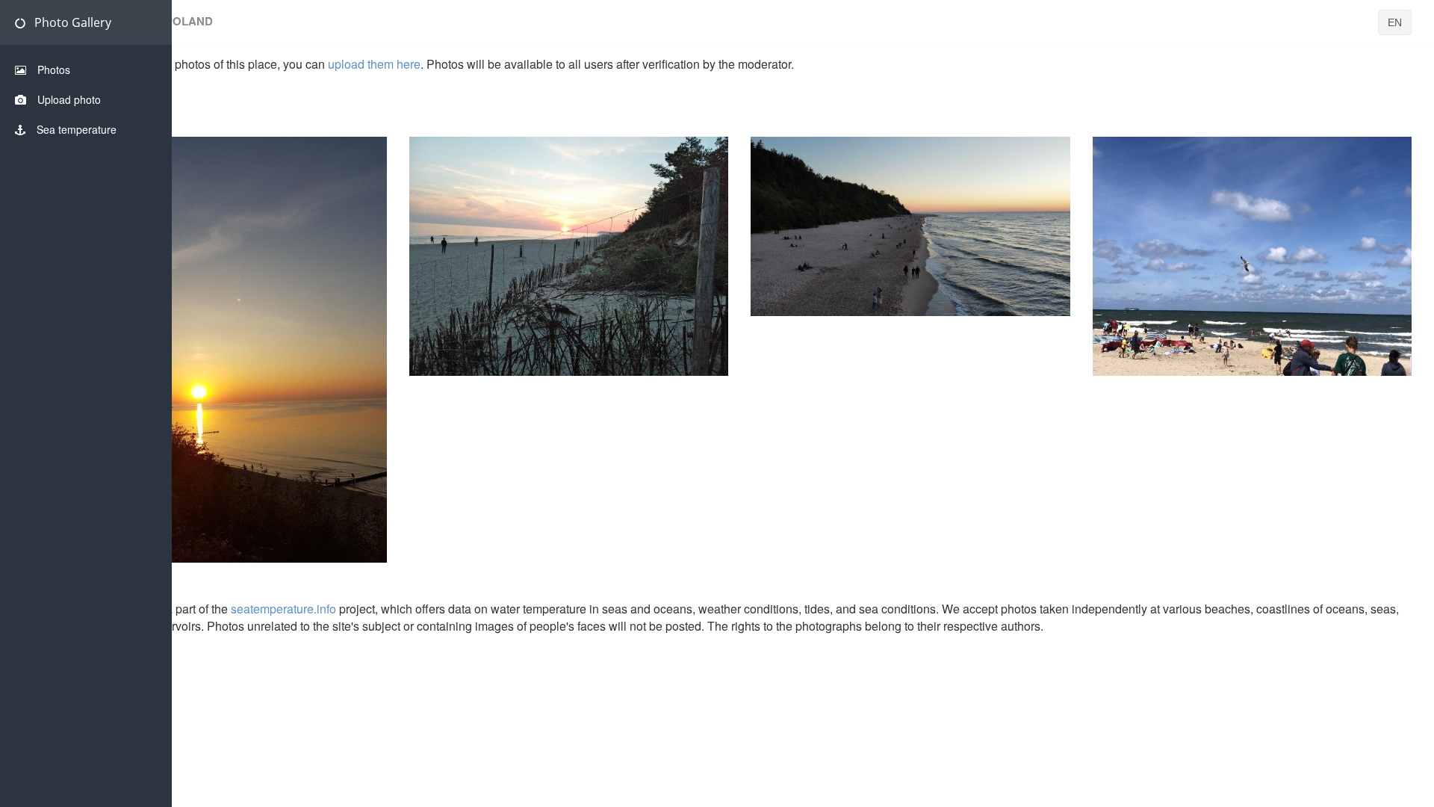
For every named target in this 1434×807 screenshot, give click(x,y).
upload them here (374, 63)
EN (1395, 22)
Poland (227, 331)
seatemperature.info (283, 608)
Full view (226, 361)
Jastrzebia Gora (934, 207)
